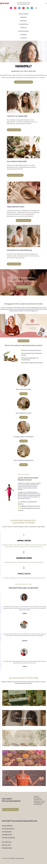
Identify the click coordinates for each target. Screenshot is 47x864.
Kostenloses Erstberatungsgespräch (10, 809)
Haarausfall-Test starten (23, 287)
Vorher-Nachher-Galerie (24, 718)
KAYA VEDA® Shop (6, 842)
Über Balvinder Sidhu (7, 848)
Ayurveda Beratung (7, 831)
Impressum (13, 858)
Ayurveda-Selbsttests (24, 738)
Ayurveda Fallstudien (7, 825)
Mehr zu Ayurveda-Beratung (14, 264)
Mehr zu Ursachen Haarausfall (14, 129)
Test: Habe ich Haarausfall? (8, 837)
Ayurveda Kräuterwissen (24, 758)
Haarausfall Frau (23, 17)
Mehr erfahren (23, 393)
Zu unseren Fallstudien (23, 340)
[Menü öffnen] (46, 3)
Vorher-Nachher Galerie (23, 24)
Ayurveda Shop (23, 37)
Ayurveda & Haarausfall (23, 13)
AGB (23, 858)
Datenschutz (18, 858)
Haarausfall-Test (23, 20)
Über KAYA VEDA (6, 845)
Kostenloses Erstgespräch (23, 31)
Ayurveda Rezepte (24, 778)
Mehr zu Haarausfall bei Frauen (23, 220)
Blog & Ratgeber (24, 698)
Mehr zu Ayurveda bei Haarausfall (15, 175)
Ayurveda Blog (23, 34)
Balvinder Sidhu (23, 27)
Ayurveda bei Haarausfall (8, 828)
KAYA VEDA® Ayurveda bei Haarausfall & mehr (23, 3)
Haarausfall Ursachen (7, 834)
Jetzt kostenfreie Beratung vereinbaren (23, 82)
